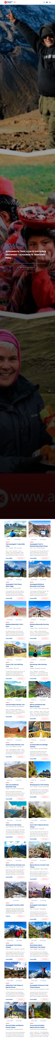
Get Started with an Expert (27, 267)
